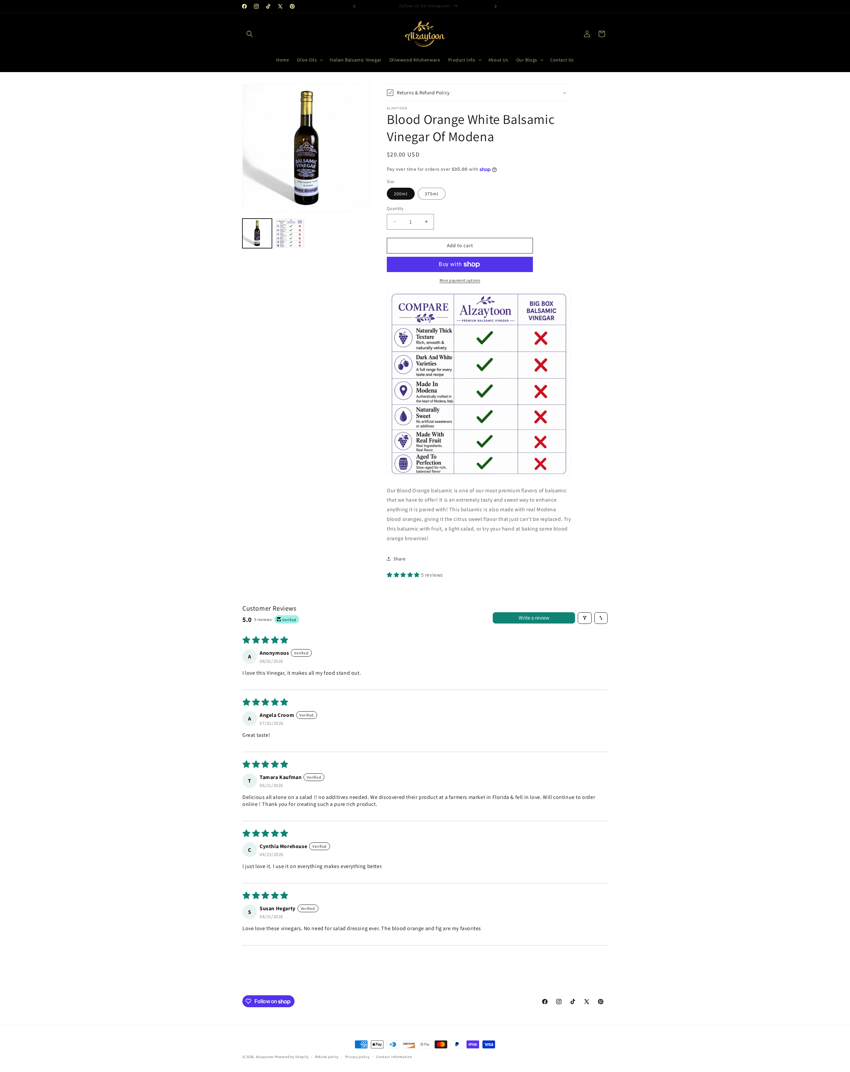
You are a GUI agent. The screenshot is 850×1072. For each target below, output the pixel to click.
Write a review (534, 617)
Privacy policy (357, 1056)
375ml (432, 194)
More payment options (460, 280)
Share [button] (399, 559)
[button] (249, 34)
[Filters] (585, 618)
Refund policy (327, 1056)
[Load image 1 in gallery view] (257, 233)
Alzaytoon (265, 1056)
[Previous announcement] (354, 6)
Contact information (394, 1056)
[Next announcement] (495, 6)
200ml (401, 194)
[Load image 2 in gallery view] (290, 233)
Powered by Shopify (292, 1056)
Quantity (395, 208)
